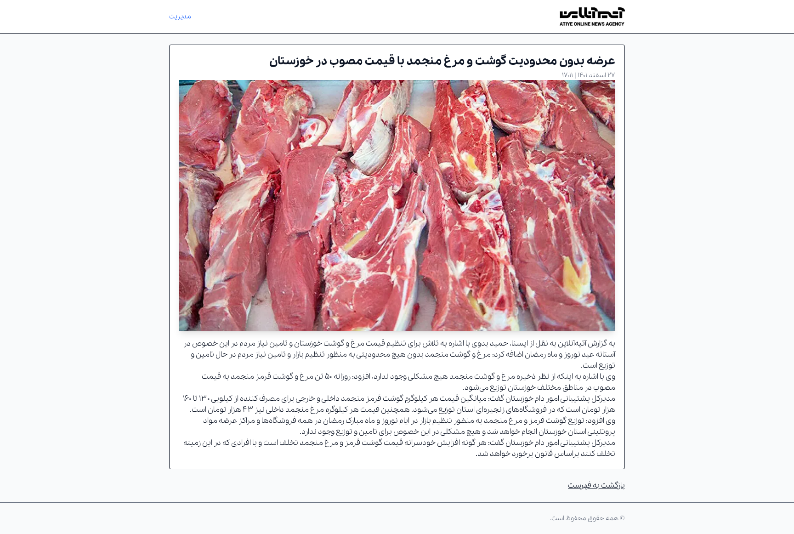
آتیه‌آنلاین (572, 343)
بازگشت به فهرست (596, 485)
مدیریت (180, 16)
